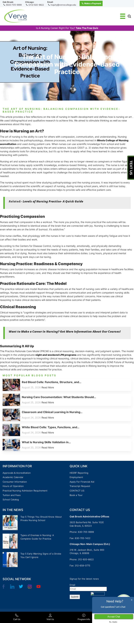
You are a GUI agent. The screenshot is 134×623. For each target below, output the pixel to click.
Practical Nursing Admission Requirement (25, 490)
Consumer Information (15, 481)
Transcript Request (80, 486)
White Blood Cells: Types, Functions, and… (50, 427)
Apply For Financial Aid (82, 481)
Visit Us (50, 619)
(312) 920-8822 (36, 4)
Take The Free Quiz (87, 28)
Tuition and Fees (12, 495)
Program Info (84, 619)
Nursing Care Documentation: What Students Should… (59, 397)
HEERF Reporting (79, 472)
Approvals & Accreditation (17, 472)
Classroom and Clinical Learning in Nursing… (52, 412)
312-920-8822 (86, 559)
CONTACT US (77, 490)
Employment (76, 477)
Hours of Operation (13, 486)
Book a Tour (76, 495)
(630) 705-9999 (14, 4)
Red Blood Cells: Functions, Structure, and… (51, 382)
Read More (48, 387)
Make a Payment (92, 3)
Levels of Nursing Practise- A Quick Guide (53, 201)
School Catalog (11, 499)
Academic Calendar (13, 477)
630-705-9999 (86, 531)
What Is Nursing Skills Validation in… (46, 442)
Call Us (16, 619)
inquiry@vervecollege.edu (63, 4)
